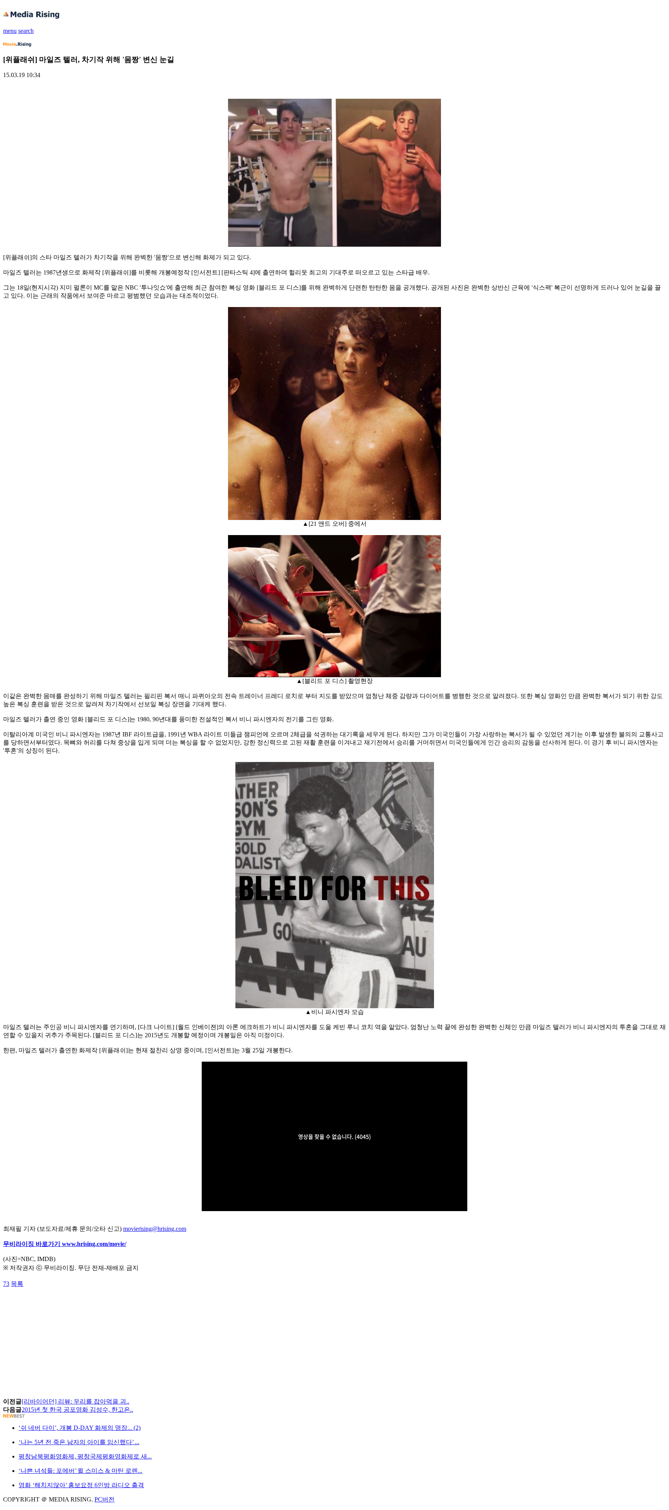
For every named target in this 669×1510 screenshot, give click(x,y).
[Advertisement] (65, 1305)
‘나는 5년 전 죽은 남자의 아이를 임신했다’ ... (79, 1442)
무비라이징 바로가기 (32, 1244)
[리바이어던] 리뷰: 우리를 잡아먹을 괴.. (75, 1401)
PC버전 (104, 1499)
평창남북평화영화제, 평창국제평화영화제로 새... (85, 1456)
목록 (17, 1283)
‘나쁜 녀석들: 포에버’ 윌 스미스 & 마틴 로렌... (80, 1470)
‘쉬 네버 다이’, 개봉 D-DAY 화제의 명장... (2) (80, 1427)
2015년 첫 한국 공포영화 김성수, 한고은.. (77, 1409)
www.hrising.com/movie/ (94, 1244)
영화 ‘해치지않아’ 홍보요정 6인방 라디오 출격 (81, 1485)
